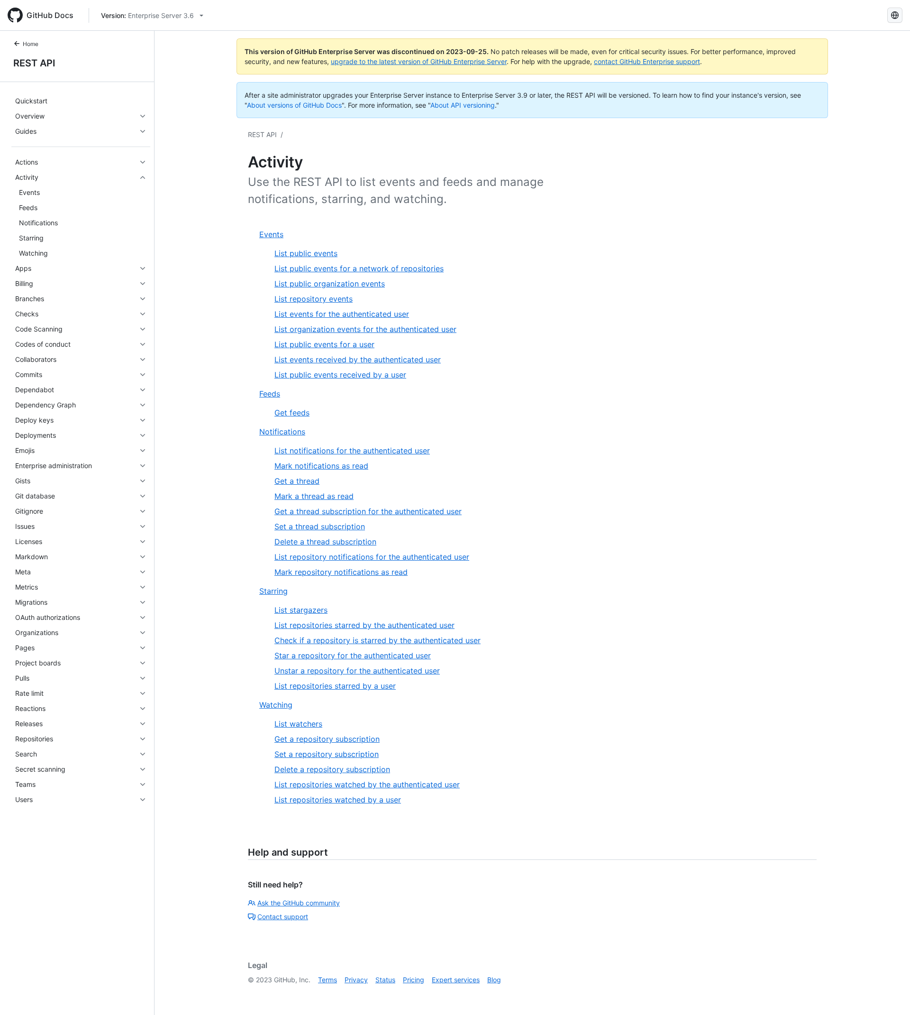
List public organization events (329, 283)
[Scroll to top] (889, 994)
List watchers (298, 724)
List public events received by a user (340, 374)
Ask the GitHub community (298, 903)
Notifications (282, 431)
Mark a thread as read (314, 496)
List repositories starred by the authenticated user (364, 625)
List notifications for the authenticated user (352, 450)
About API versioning (462, 105)
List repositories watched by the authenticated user (367, 784)
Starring (273, 591)
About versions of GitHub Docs (294, 105)
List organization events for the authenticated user (365, 329)
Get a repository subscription (327, 739)
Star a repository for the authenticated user (352, 655)
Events (271, 234)
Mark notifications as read (321, 466)
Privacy (356, 980)
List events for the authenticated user (341, 314)
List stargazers (301, 610)
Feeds (269, 393)
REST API (34, 63)
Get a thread (296, 481)
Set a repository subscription (326, 754)
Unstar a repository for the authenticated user (357, 670)
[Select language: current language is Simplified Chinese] (894, 15)
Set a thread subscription (319, 526)
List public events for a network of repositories (359, 268)
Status (385, 980)
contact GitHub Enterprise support (647, 61)
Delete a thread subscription (325, 541)
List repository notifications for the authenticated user (371, 557)
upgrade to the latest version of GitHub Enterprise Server (419, 61)
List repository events (313, 299)
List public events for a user (324, 344)
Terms (327, 980)
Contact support (282, 917)
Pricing (413, 980)
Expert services (456, 980)
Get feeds (291, 412)
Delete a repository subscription (332, 769)
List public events (305, 253)
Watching (275, 705)
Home (30, 43)
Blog (494, 980)
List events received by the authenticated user (357, 359)
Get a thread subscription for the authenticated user (368, 511)
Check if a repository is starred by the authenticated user (377, 640)
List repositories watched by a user (337, 799)
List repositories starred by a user (335, 686)
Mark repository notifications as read (341, 572)
